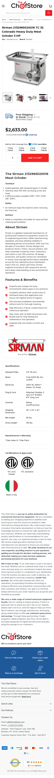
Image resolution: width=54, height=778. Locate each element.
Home (4, 19)
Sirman (32, 354)
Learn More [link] (42, 144)
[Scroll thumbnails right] (50, 98)
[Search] (48, 13)
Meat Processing (14, 19)
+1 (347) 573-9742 (15, 725)
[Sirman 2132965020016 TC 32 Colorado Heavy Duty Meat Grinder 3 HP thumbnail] (8, 98)
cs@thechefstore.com (15, 722)
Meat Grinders (28, 19)
